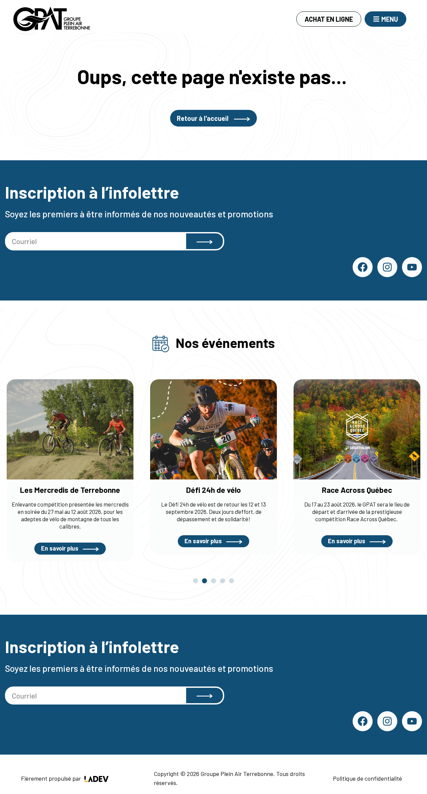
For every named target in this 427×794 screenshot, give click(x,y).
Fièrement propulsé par (51, 778)
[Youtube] (412, 267)
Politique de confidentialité (367, 778)
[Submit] (204, 241)
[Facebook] (363, 267)
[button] (195, 580)
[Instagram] (387, 267)
